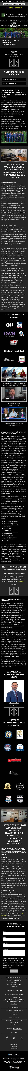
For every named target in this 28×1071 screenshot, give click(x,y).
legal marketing (20, 1061)
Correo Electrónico (10, 1)
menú (23, 1)
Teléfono (5, 943)
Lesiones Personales (9, 83)
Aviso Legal (14, 1046)
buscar (17, 1)
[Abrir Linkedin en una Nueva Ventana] (21, 1038)
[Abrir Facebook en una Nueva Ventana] (7, 1038)
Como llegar (14, 986)
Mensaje (5, 949)
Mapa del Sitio (14, 1044)
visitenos (13, 1)
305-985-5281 (17, 1029)
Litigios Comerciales (9, 79)
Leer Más (20, 581)
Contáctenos (14, 1048)
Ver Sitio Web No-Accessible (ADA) (14, 4)
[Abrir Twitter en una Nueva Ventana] (14, 1038)
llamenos (6, 1)
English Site (14, 24)
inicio (3, 1)
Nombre (5, 931)
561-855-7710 (14, 27)
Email (4, 937)
